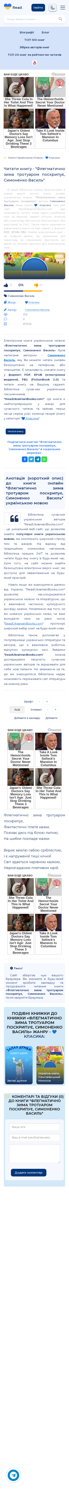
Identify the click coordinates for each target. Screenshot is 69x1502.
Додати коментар (29, 1172)
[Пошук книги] (60, 19)
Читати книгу (16, 431)
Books (19, 8)
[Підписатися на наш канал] (34, 63)
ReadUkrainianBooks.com (24, 623)
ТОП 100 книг (34, 40)
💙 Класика (42, 205)
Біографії (27, 32)
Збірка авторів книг (35, 47)
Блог (45, 32)
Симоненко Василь (21, 295)
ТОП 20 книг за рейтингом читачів (34, 54)
